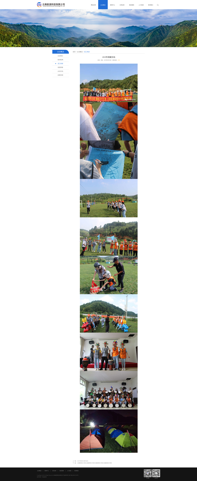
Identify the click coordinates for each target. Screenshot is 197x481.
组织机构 (60, 59)
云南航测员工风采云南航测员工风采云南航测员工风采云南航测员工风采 (94, 463)
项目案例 (131, 5)
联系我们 (150, 5)
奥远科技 (44, 477)
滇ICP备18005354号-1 (73, 475)
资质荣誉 (60, 67)
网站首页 (93, 5)
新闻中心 (112, 5)
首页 (74, 52)
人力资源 (141, 5)
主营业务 (122, 5)
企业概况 (103, 5)
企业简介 (60, 56)
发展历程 (60, 75)
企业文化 (60, 71)
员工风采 (60, 63)
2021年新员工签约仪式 (82, 461)
